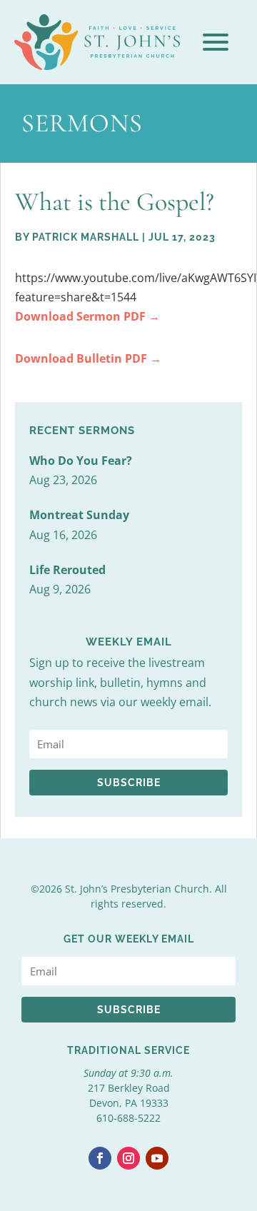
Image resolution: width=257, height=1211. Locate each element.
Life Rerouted (67, 570)
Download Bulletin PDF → (88, 358)
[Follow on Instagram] (128, 1158)
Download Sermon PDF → (87, 316)
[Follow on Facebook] (100, 1158)
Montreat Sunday (79, 515)
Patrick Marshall (85, 237)
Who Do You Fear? (80, 460)
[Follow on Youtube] (157, 1158)
